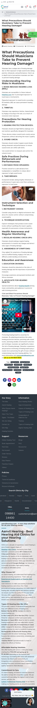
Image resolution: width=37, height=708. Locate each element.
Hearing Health (25, 362)
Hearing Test (27, 364)
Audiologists (18, 364)
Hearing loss (14, 362)
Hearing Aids (8, 364)
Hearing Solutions (13, 367)
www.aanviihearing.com (25, 355)
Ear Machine (17, 370)
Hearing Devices (7, 370)
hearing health (24, 286)
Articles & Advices (11, 12)
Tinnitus (18, 372)
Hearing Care (24, 367)
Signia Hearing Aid (28, 370)
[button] (30, 700)
